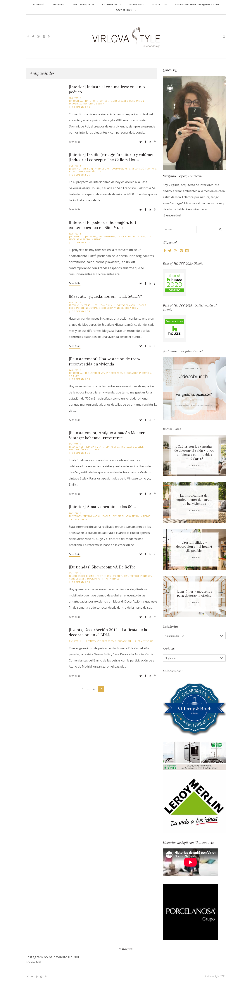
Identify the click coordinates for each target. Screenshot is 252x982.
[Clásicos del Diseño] (82, 576)
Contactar (159, 4)
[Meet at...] (87, 305)
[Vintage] (104, 101)
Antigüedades (119, 101)
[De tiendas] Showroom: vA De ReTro (102, 567)
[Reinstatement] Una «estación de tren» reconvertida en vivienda (105, 361)
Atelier (139, 447)
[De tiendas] (104, 576)
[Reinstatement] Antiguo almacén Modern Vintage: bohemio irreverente (107, 435)
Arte (127, 168)
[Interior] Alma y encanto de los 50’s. (102, 506)
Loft (99, 171)
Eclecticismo (77, 171)
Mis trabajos (81, 4)
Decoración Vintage (144, 168)
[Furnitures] (120, 576)
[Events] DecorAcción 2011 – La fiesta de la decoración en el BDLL (108, 632)
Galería (90, 171)
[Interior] (91, 101)
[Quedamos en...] (105, 305)
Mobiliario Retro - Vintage (85, 239)
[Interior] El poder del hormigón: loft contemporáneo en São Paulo (102, 225)
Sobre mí (38, 4)
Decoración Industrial (131, 236)
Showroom (132, 308)
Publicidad (137, 4)
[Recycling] (76, 447)
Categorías (110, 4)
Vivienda (74, 375)
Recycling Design (93, 103)
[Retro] (87, 516)
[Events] (90, 641)
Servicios (59, 4)
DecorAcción (123, 641)
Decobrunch (124, 10)
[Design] (74, 168)
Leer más (74, 141)
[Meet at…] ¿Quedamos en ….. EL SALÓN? (105, 296)
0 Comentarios (81, 107)
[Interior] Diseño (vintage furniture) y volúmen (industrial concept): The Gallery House (112, 157)
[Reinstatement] (94, 373)
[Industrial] (76, 101)
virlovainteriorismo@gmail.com (197, 4)
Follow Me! (33, 962)
